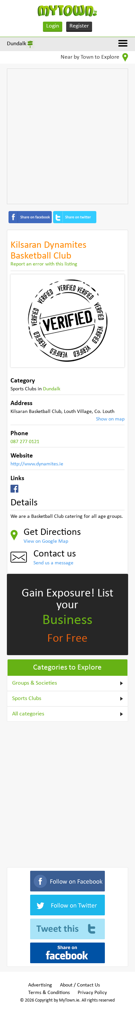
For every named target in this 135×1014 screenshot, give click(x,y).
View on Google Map (46, 541)
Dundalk (16, 44)
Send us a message (53, 563)
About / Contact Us (80, 985)
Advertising (40, 985)
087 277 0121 (24, 441)
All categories (28, 714)
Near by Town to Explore (91, 57)
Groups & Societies (34, 683)
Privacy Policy (92, 992)
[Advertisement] (67, 136)
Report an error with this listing (43, 264)
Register (79, 26)
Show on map (110, 419)
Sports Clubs (26, 698)
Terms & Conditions (49, 992)
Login (52, 26)
